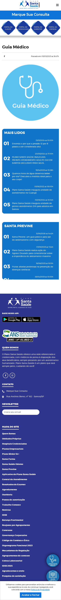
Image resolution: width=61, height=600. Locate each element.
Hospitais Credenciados (14, 444)
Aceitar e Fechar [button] (30, 595)
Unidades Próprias (11, 439)
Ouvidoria (7, 495)
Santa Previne (9, 469)
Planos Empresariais (12, 449)
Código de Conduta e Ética (15, 541)
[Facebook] (4, 56)
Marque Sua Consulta (30, 14)
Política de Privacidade (40, 590)
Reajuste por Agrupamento (16, 525)
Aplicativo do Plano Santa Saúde (19, 474)
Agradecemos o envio (13, 571)
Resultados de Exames (13, 485)
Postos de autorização (13, 500)
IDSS (4, 515)
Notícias (6, 510)
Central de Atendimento (14, 480)
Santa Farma (8, 459)
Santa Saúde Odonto (12, 464)
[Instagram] (12, 375)
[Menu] (57, 5)
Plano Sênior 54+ (10, 454)
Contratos (7, 530)
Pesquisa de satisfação (14, 576)
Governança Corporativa (14, 535)
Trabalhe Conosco (11, 505)
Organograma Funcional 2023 (17, 546)
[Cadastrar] (56, 412)
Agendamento (9, 490)
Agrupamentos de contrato (16, 556)
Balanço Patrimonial (12, 520)
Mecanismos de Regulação (15, 551)
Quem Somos (8, 434)
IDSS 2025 (7, 566)
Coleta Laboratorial (12, 561)
